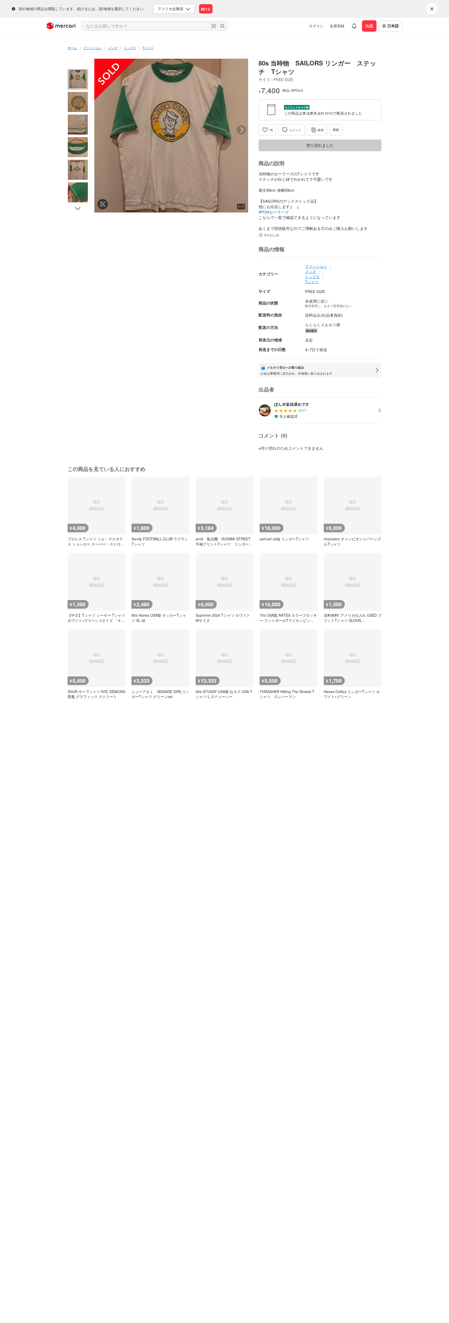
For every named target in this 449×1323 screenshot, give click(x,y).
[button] (213, 26)
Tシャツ (148, 47)
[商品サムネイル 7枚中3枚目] (78, 125)
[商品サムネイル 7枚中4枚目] (78, 147)
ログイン (316, 25)
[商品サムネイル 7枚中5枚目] (78, 170)
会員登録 (337, 25)
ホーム (72, 47)
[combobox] (154, 26)
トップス (130, 47)
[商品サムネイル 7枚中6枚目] (78, 192)
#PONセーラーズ (274, 212)
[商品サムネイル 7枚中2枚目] (78, 102)
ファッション (92, 47)
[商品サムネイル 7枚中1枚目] (78, 79)
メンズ (112, 47)
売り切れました (320, 145)
